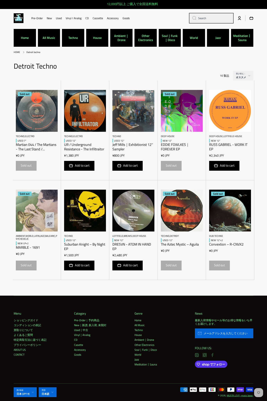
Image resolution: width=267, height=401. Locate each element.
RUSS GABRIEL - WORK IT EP (228, 147)
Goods (77, 354)
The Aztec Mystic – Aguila (180, 244)
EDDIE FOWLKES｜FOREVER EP (175, 147)
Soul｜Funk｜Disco (145, 350)
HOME (17, 52)
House (138, 335)
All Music (139, 325)
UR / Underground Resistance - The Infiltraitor (84, 147)
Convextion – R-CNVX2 (226, 244)
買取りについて (23, 330)
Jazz (136, 359)
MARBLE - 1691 (28, 247)
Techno (138, 330)
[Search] (192, 18)
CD (75, 340)
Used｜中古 (81, 330)
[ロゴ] (18, 18)
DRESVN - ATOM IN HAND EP (131, 246)
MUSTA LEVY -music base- (240, 395)
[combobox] (211, 18)
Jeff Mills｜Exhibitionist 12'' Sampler (132, 147)
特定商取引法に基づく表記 (30, 340)
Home (137, 320)
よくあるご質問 (23, 335)
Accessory (80, 350)
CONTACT (19, 354)
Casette (78, 345)
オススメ (241, 77)
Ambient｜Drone (144, 340)
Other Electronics (144, 345)
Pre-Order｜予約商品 (86, 320)
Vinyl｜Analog (82, 335)
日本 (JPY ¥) (23, 394)
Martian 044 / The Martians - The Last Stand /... (36, 147)
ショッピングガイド (26, 320)
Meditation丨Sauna (145, 364)
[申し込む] (248, 333)
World (137, 354)
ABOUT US (20, 350)
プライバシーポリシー (27, 345)
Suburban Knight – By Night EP (84, 246)
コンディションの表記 (27, 325)
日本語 (45, 394)
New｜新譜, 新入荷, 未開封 (90, 325)
